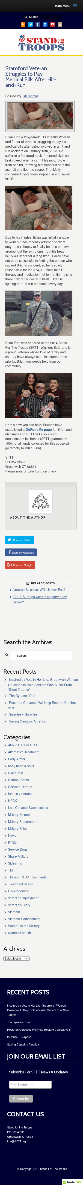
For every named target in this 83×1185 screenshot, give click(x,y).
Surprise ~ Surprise (23, 714)
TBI (10, 870)
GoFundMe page (39, 429)
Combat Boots (18, 779)
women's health (19, 932)
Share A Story (18, 856)
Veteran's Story (19, 905)
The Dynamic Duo (22, 695)
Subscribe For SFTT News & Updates (38, 1072)
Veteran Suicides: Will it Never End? (39, 589)
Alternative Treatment (23, 752)
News (12, 835)
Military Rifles (17, 828)
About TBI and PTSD (23, 745)
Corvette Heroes (20, 786)
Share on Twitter (22, 540)
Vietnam (14, 911)
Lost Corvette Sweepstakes (28, 807)
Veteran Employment (23, 898)
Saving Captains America (27, 721)
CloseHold (15, 772)
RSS (23, 24)
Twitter (30, 24)
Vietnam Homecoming (24, 918)
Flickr (45, 24)
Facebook (38, 24)
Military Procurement (23, 821)
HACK (12, 800)
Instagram (60, 24)
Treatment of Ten (20, 884)
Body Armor (16, 759)
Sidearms (15, 863)
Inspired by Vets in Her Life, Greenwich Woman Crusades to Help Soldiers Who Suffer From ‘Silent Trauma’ (43, 684)
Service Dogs (17, 849)
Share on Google (22, 565)
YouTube (52, 24)
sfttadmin (30, 96)
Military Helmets (19, 814)
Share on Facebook (23, 552)
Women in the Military (24, 925)
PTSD (12, 842)
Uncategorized (18, 891)
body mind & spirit (21, 766)
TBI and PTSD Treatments (27, 877)
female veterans (20, 793)
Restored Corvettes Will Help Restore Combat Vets (39, 1029)
